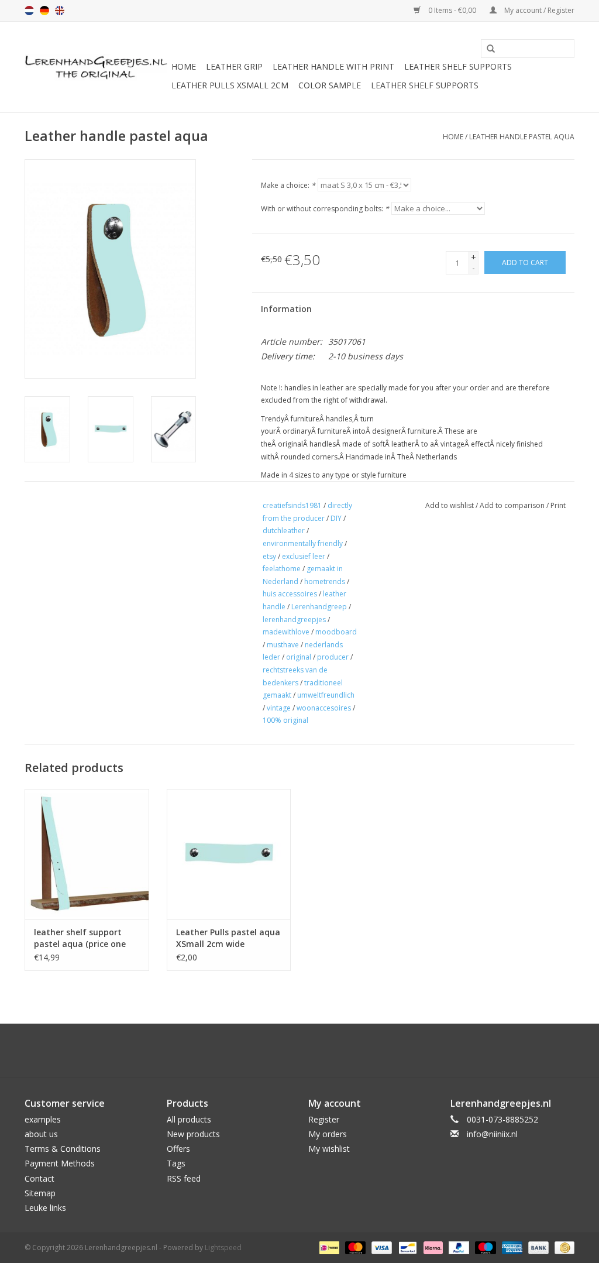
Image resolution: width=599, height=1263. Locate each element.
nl (29, 10)
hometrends (324, 581)
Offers (178, 1148)
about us (41, 1134)
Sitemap (40, 1193)
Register (323, 1119)
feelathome (282, 569)
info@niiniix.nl (492, 1134)
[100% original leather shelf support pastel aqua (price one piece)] (87, 854)
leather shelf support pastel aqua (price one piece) (80, 938)
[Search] (487, 49)
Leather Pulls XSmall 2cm (229, 85)
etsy (269, 556)
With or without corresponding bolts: (325, 209)
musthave (283, 645)
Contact (39, 1178)
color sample (329, 85)
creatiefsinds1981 (292, 505)
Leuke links (45, 1207)
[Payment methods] (328, 1247)
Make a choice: (288, 185)
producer (333, 657)
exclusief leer (303, 556)
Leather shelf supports (458, 66)
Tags (176, 1163)
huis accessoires (290, 594)
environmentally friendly (303, 543)
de (44, 10)
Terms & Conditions (63, 1148)
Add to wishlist (449, 505)
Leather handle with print (333, 66)
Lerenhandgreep (319, 607)
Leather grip (234, 66)
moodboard (336, 632)
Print (558, 505)
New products (193, 1134)
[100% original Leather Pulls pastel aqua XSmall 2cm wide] (229, 854)
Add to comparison (513, 505)
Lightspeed (223, 1247)
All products (189, 1119)
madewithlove (286, 632)
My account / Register (538, 10)
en (59, 10)
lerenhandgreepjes (294, 619)
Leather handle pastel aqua (521, 137)
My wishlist (329, 1148)
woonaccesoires (324, 708)
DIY (336, 518)
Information (286, 308)
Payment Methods (60, 1163)
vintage (279, 708)
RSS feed (184, 1178)
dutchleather (284, 531)
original (298, 657)
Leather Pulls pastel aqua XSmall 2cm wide (228, 937)
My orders (327, 1134)
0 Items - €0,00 (452, 10)
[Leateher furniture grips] (96, 67)
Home (183, 66)
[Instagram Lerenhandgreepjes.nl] (310, 1050)
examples (43, 1119)
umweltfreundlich (325, 695)
